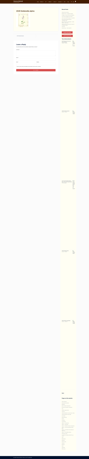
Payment (63, 443)
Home (38, 1)
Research (63, 444)
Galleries (49, 1)
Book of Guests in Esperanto (66, 405)
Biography (63, 404)
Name (17, 57)
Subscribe (63, 26)
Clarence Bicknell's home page (66, 414)
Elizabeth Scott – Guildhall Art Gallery (67, 13)
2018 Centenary (64, 401)
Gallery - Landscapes (65, 424)
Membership (64, 438)
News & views (64, 441)
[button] (71, 1)
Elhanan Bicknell (64, 417)
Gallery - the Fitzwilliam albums (66, 432)
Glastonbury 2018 (64, 433)
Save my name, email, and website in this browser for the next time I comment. (29, 66)
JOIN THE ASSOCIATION (67, 35)
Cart (62, 408)
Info (64, 1)
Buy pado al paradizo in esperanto (67, 407)
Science (54, 1)
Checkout (63, 411)
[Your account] (73, 1)
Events (63, 418)
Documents (63, 415)
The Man (41, 1)
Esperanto (59, 1)
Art (45, 1)
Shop (68, 1)
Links (62, 437)
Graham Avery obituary (65, 12)
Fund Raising (64, 421)
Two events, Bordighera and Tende (67, 16)
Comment (18, 49)
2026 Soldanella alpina (20, 35)
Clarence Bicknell (18, 1)
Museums (63, 440)
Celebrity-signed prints (65, 410)
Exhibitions (63, 420)
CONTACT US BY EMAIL (67, 32)
